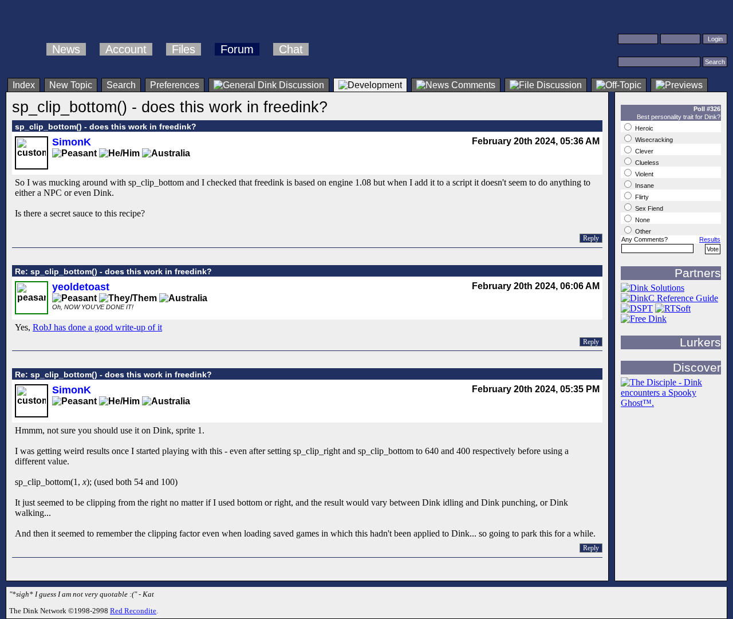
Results (709, 239)
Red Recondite (133, 610)
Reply (591, 238)
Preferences (174, 85)
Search (121, 85)
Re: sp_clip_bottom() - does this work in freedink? (113, 271)
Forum (237, 49)
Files (183, 49)
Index (24, 85)
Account (126, 49)
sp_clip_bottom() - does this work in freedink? (105, 126)
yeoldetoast (80, 287)
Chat (291, 49)
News (66, 49)
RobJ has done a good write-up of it (97, 327)
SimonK (71, 142)
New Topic (70, 85)
